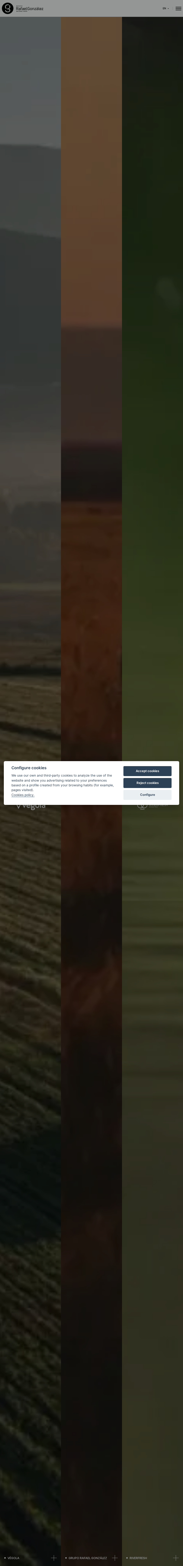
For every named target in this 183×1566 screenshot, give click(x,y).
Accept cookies (147, 771)
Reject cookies (148, 783)
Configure (147, 795)
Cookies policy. (23, 795)
